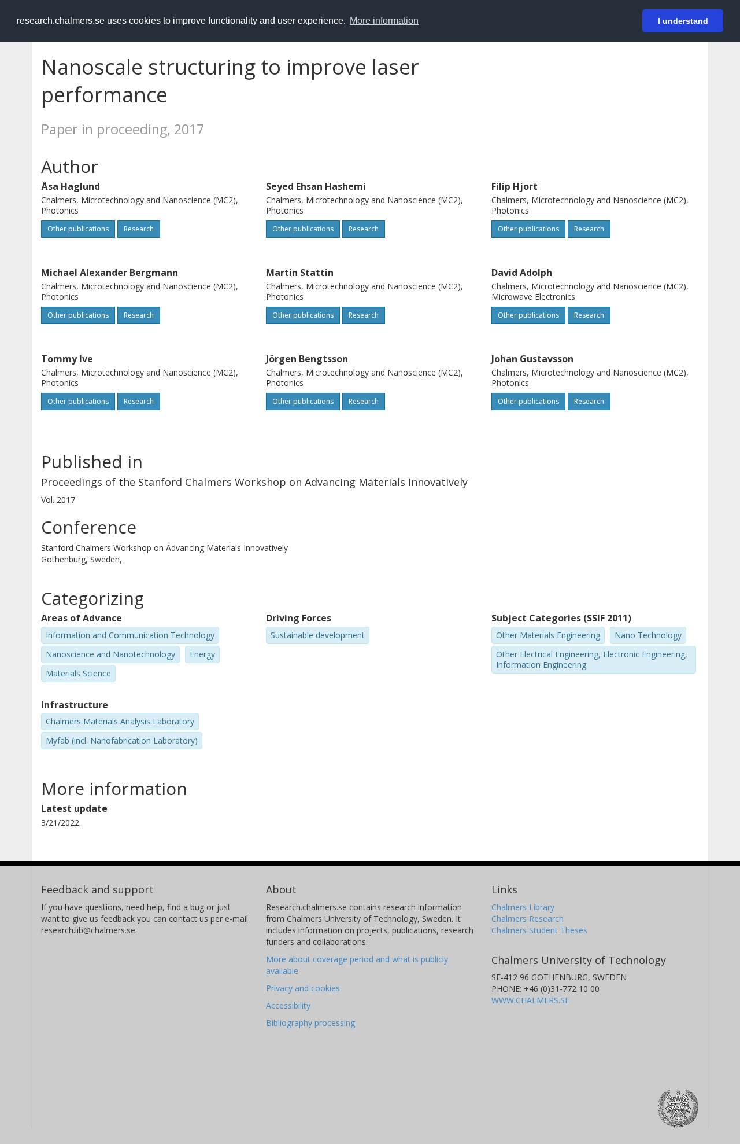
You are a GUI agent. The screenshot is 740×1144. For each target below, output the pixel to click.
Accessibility (288, 1005)
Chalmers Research (527, 918)
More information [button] (384, 20)
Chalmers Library (522, 907)
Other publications (78, 229)
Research (139, 229)
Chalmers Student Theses (539, 930)
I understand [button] (683, 20)
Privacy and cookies (303, 988)
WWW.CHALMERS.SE (530, 1000)
